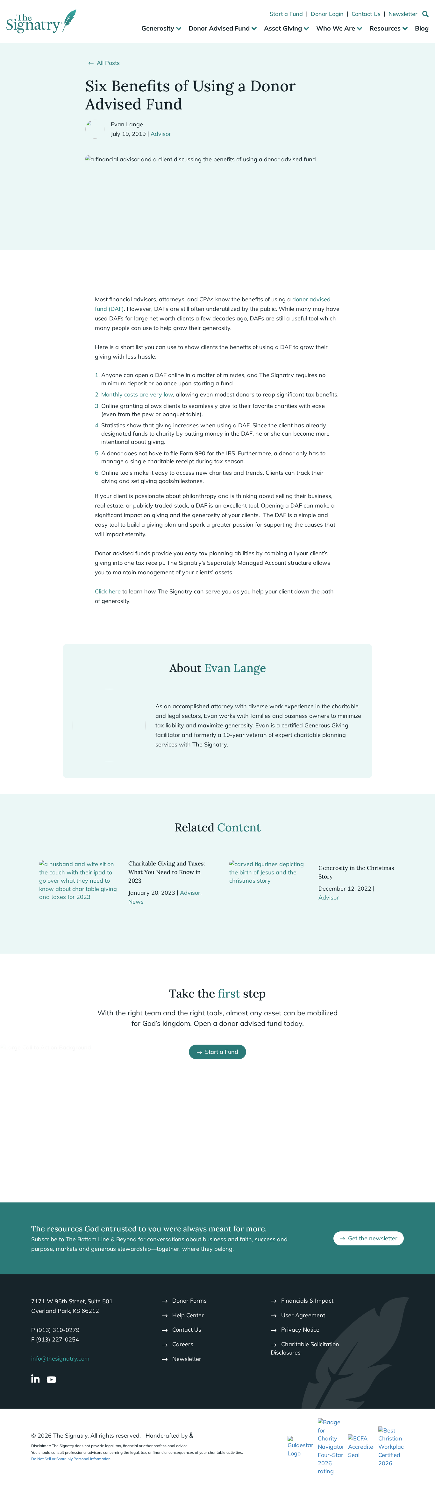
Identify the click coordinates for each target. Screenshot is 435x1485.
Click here (108, 591)
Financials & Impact (307, 1300)
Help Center (188, 1315)
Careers (182, 1344)
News (136, 901)
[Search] (425, 14)
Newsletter (403, 14)
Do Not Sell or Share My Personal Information (71, 1458)
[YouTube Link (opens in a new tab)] (51, 1379)
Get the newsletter (372, 1238)
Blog (422, 28)
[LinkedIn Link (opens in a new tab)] (35, 1379)
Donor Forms (189, 1300)
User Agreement (303, 1315)
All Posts (108, 63)
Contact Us (366, 14)
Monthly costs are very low (137, 394)
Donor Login (327, 14)
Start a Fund (286, 14)
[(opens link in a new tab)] (300, 1446)
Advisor (161, 133)
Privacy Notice (300, 1329)
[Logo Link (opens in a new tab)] (330, 1446)
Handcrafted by (167, 1435)
